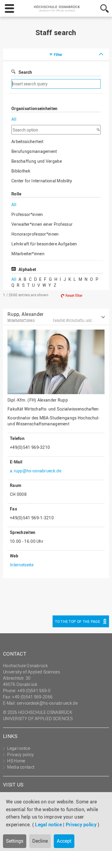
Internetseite (21, 565)
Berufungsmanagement (34, 151)
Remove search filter (77, 84)
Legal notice (48, 824)
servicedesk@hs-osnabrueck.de (47, 703)
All (13, 119)
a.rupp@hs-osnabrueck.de (35, 471)
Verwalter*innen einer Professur (42, 224)
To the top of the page (77, 621)
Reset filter (73, 295)
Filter (58, 54)
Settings (14, 841)
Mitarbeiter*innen (28, 253)
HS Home (16, 761)
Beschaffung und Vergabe (36, 161)
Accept (64, 841)
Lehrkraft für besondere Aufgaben (44, 244)
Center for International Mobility (41, 181)
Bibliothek (20, 171)
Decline (40, 841)
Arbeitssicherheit (27, 141)
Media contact (20, 767)
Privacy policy (81, 824)
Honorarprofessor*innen (35, 234)
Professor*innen (27, 214)
